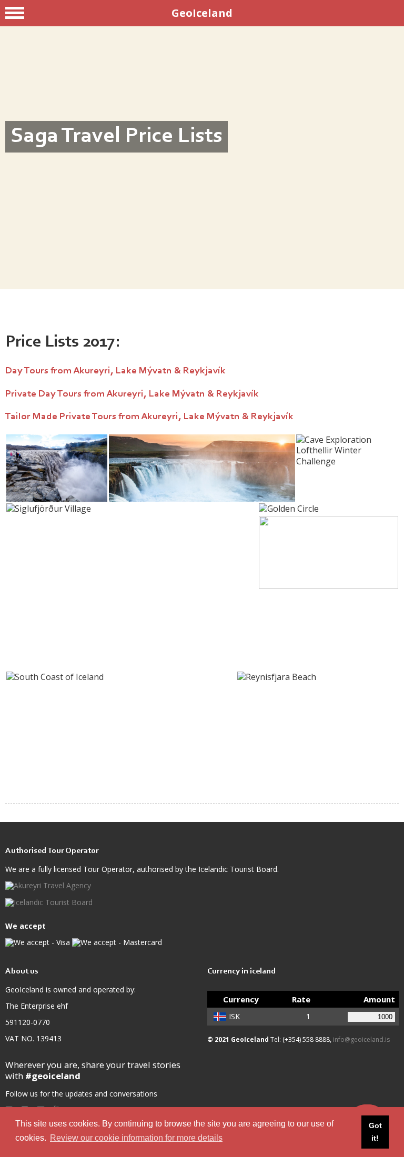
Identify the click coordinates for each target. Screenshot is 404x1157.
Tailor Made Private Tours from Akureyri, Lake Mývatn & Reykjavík (149, 417)
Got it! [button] (375, 1131)
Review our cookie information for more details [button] (136, 1137)
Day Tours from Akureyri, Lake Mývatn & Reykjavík (115, 371)
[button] (56, 468)
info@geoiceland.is (361, 1039)
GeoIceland (202, 13)
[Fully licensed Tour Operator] (48, 885)
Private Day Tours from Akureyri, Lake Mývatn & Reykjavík (132, 394)
